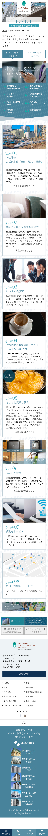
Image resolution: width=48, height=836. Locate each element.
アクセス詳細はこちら (24, 186)
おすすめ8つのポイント (35, 692)
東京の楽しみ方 (10, 696)
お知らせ (29, 696)
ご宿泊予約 (24, 673)
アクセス (7, 692)
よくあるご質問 (10, 701)
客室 (27, 683)
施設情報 (29, 687)
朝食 (5, 687)
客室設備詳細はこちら (24, 490)
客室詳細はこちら (24, 250)
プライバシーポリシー (12, 705)
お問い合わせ (31, 701)
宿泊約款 (29, 705)
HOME (4, 31)
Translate (39, 5)
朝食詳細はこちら (24, 432)
